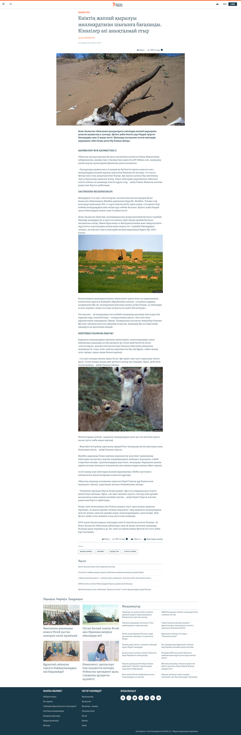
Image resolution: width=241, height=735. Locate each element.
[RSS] (152, 697)
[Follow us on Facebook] (122, 697)
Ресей (84, 716)
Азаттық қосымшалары (53, 711)
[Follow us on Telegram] (146, 697)
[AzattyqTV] (217, 4)
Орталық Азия (88, 711)
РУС (225, 4)
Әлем (84, 725)
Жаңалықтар (87, 697)
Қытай (85, 721)
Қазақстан (86, 702)
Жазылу (46, 725)
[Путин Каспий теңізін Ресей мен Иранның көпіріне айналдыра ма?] (101, 615)
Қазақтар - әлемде (90, 706)
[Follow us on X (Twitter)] (128, 697)
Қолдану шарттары (51, 716)
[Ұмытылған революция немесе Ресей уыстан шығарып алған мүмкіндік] (61, 615)
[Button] (141, 50)
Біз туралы (48, 702)
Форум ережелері (51, 721)
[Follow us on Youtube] (134, 697)
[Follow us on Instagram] (140, 697)
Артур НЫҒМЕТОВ (86, 38)
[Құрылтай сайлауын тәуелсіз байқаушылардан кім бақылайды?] (61, 651)
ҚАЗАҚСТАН (84, 12)
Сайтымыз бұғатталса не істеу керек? (59, 706)
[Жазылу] (158, 697)
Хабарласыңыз (49, 697)
